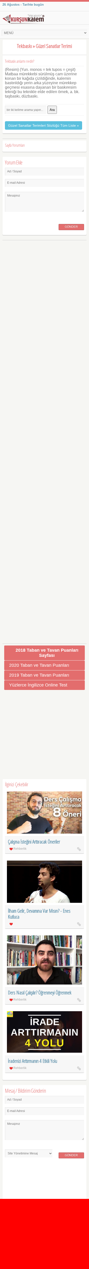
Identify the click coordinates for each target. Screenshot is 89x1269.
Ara (52, 110)
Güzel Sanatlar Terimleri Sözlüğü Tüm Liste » (43, 125)
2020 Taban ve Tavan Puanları (39, 665)
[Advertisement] (44, 440)
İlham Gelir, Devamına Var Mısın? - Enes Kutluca (39, 913)
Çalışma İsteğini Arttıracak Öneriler (34, 841)
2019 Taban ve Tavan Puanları (39, 675)
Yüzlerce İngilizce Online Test (38, 685)
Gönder (71, 226)
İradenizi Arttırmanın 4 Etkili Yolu (32, 1061)
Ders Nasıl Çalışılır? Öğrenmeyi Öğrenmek (39, 992)
